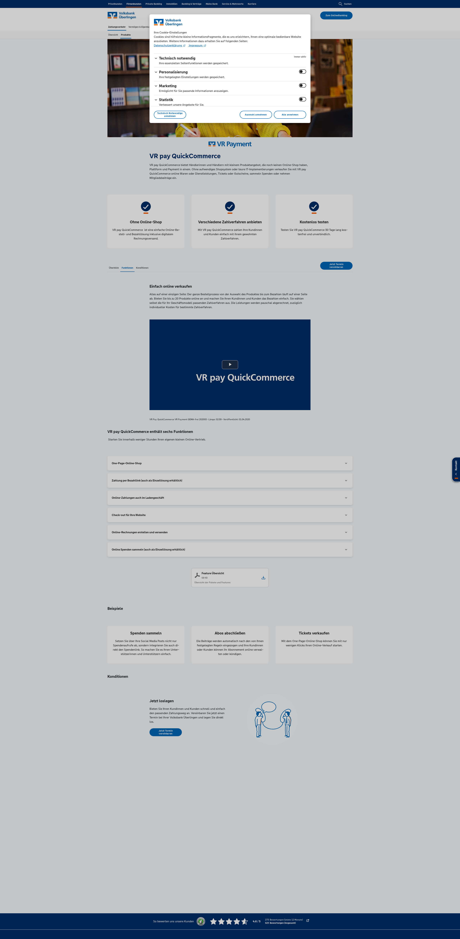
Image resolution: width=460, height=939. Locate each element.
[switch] (302, 71)
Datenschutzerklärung (168, 45)
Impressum (195, 45)
